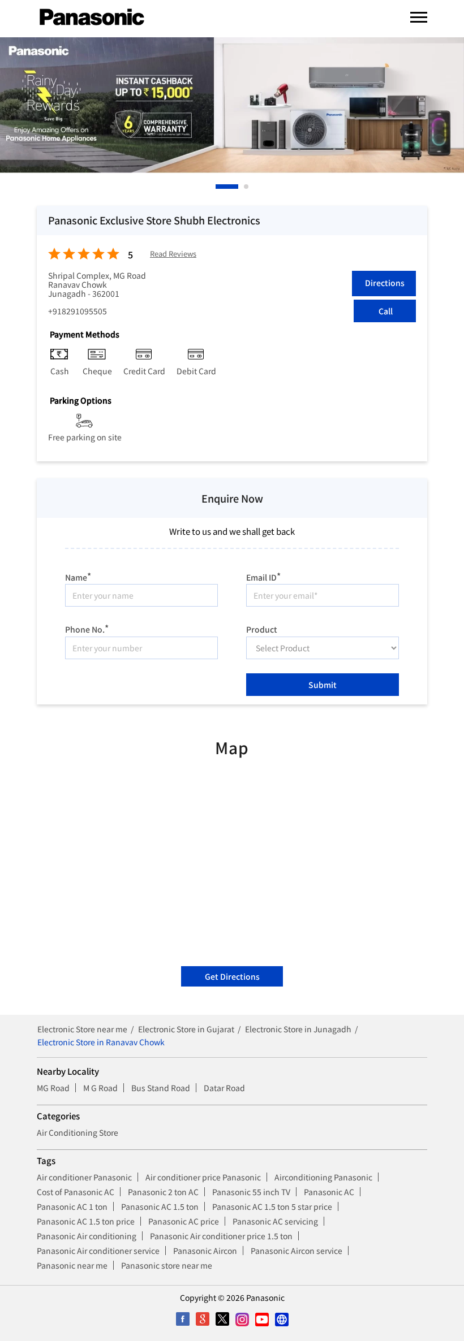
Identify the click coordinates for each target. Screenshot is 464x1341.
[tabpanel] (232, 105)
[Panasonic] (92, 17)
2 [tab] (247, 186)
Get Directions (232, 976)
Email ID (263, 576)
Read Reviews (173, 254)
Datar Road (224, 1087)
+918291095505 (77, 310)
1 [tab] (218, 186)
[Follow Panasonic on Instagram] (242, 1319)
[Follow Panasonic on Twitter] (222, 1319)
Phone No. (87, 628)
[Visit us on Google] (202, 1319)
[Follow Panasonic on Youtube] (262, 1319)
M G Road (100, 1087)
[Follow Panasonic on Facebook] (182, 1319)
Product (261, 629)
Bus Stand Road (160, 1087)
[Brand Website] (281, 1319)
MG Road (53, 1087)
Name (78, 576)
